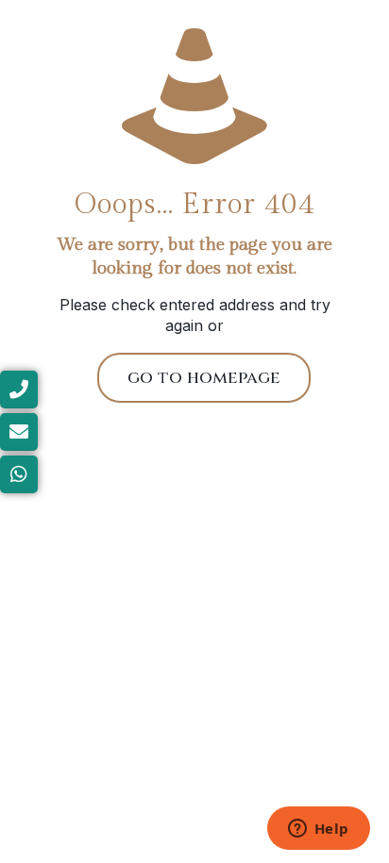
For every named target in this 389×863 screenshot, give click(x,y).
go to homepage (203, 378)
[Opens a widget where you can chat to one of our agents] (318, 830)
